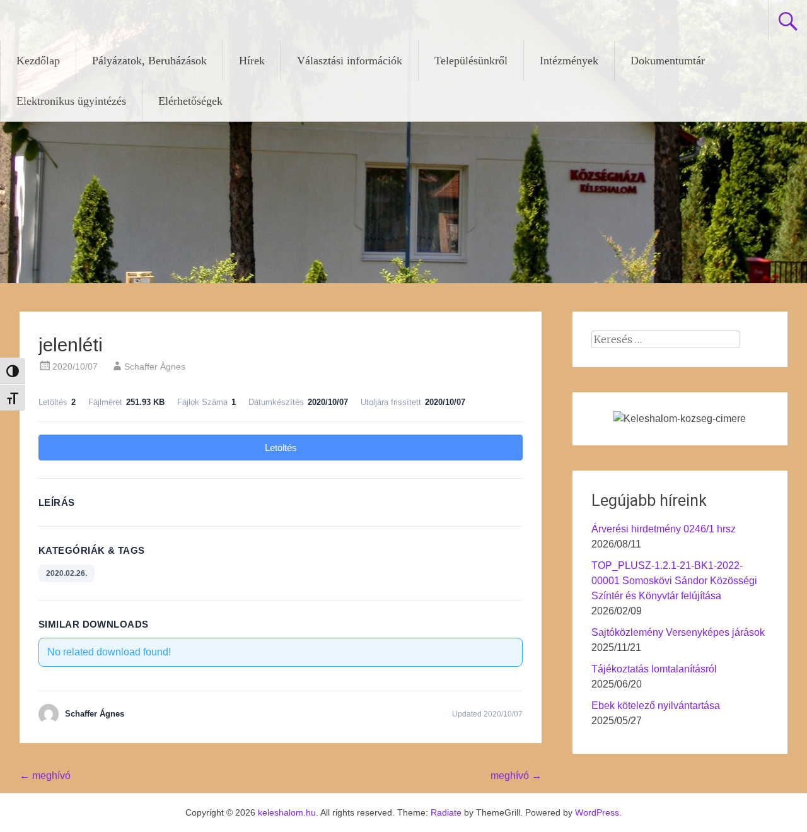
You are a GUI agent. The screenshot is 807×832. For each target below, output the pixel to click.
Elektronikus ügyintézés (71, 101)
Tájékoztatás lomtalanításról (654, 669)
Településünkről (471, 60)
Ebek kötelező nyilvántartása (655, 705)
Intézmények (569, 60)
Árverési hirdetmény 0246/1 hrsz (663, 529)
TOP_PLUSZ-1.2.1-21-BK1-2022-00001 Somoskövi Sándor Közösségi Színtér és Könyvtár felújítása (674, 580)
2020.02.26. (66, 573)
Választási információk (349, 60)
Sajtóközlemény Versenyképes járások (678, 632)
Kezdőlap (38, 60)
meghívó (45, 775)
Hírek (252, 60)
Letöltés (281, 447)
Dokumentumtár (667, 60)
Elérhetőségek (190, 101)
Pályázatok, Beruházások (149, 60)
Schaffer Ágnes (154, 366)
